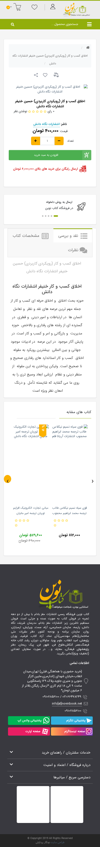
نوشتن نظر (20, 111)
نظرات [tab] (73, 250)
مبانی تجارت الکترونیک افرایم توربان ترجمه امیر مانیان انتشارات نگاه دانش (30, 513)
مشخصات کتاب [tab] (27, 236)
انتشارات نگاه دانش (46, 124)
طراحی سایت (58, 842)
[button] (56, 216)
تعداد (70, 141)
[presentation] (7, 479)
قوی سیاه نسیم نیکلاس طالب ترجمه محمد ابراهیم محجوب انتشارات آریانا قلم (69, 513)
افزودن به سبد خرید (46, 155)
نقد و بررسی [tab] (68, 236)
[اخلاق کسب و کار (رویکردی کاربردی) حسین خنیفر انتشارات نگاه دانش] (50, 89)
